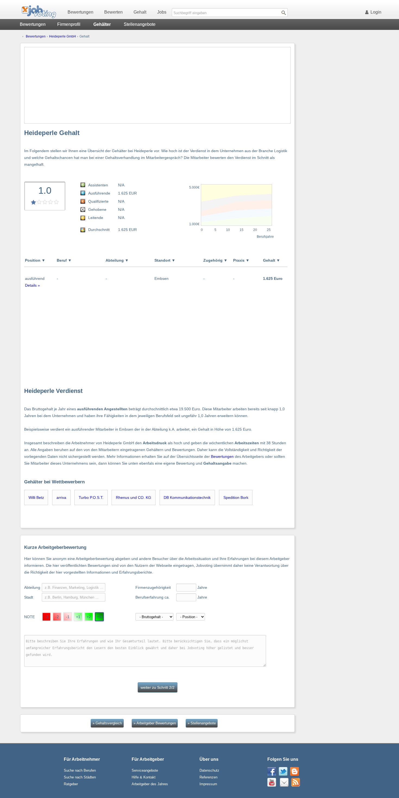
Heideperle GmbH (62, 36)
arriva (61, 497)
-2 (57, 617)
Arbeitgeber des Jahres (150, 784)
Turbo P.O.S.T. (91, 497)
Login (375, 12)
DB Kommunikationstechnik (187, 497)
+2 (89, 617)
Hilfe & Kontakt (144, 777)
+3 (99, 617)
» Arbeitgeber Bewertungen (155, 723)
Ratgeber (71, 784)
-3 (46, 617)
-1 (67, 617)
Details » (32, 285)
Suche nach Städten (80, 777)
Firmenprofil (68, 24)
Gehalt (140, 12)
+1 (78, 617)
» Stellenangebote (202, 723)
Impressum (208, 784)
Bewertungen (80, 12)
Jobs (161, 12)
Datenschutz (209, 770)
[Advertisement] (157, 85)
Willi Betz (36, 497)
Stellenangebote (140, 24)
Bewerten (113, 12)
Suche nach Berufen (80, 770)
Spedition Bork (235, 497)
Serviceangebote (145, 770)
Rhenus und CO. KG (133, 497)
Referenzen (208, 777)
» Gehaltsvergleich (107, 723)
